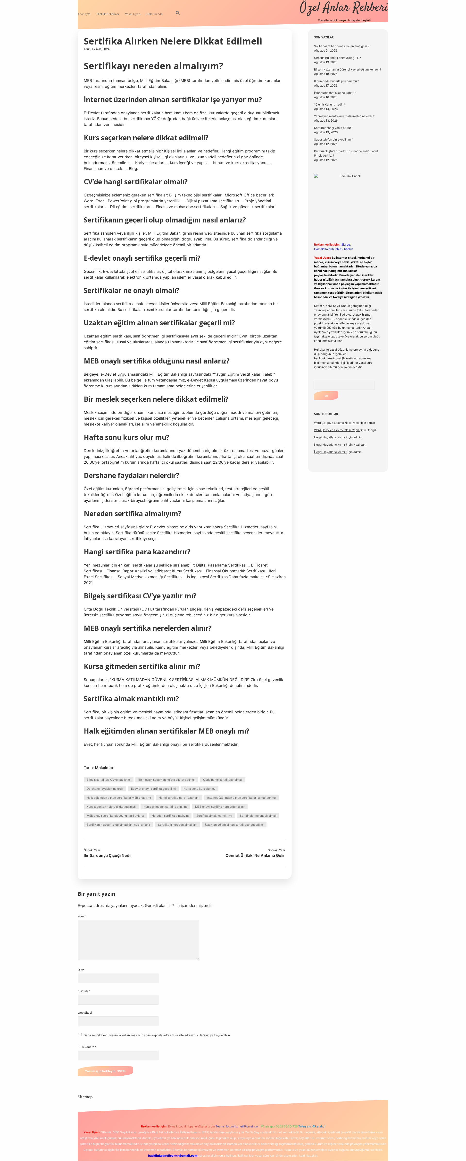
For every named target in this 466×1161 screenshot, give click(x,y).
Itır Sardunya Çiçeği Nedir (108, 855)
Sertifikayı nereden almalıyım (177, 824)
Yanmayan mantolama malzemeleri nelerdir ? (344, 116)
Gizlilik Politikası (108, 14)
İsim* (81, 970)
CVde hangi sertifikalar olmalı (222, 779)
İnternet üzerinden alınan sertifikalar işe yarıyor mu (241, 797)
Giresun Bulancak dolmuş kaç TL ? (337, 58)
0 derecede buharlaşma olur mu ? (336, 81)
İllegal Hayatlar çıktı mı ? (330, 437)
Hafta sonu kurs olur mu (199, 788)
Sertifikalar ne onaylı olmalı (258, 815)
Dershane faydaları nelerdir (105, 788)
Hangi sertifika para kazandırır (179, 797)
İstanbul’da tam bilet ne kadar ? (335, 93)
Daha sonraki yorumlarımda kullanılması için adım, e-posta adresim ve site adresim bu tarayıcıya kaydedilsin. (157, 1035)
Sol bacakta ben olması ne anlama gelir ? (341, 46)
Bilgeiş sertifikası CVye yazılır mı (109, 779)
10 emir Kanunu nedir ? (329, 104)
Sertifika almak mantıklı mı (214, 815)
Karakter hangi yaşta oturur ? (333, 128)
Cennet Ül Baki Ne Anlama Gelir (255, 855)
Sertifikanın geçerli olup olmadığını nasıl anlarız (118, 824)
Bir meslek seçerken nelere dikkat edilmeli (166, 779)
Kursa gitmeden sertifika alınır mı (165, 806)
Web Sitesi (85, 1012)
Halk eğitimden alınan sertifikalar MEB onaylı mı (119, 797)
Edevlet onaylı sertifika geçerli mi (153, 788)
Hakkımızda (154, 14)
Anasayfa (84, 14)
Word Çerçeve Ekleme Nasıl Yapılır (337, 423)
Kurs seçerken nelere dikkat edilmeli (111, 806)
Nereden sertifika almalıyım (170, 815)
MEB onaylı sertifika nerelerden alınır (220, 806)
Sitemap (85, 1096)
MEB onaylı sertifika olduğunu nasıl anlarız (115, 815)
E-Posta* (84, 991)
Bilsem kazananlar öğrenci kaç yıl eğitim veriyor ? (347, 69)
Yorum (82, 916)
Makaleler (104, 767)
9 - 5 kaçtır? (87, 1047)
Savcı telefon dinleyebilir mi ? (334, 139)
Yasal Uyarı (132, 14)
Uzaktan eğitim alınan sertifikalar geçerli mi (234, 824)
